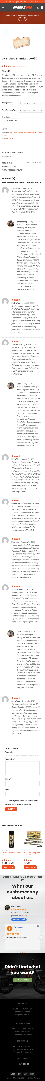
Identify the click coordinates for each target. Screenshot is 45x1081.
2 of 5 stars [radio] (10, 755)
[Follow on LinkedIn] (24, 1064)
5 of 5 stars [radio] (33, 755)
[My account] (38, 7)
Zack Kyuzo (18, 927)
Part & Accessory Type (9, 110)
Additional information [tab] (12, 152)
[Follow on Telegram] (28, 1064)
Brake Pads (13, 133)
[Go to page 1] (20, 952)
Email (7, 790)
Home (8, 15)
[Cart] (42, 7)
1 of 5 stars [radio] (6, 755)
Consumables (33, 15)
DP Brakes (9, 138)
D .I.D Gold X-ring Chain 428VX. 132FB (32, 854)
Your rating (9, 752)
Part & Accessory (19, 15)
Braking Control (23, 133)
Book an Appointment (22, 1052)
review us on (18, 919)
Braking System (7, 103)
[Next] (43, 852)
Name (8, 779)
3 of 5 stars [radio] (16, 755)
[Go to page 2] (22, 952)
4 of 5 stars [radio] (24, 755)
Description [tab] (7, 157)
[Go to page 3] (24, 952)
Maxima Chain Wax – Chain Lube (11, 854)
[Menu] (3, 7)
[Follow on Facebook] (17, 1064)
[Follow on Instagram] (21, 1064)
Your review (10, 759)
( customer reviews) (19, 66)
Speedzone (16, 906)
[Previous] (1, 852)
